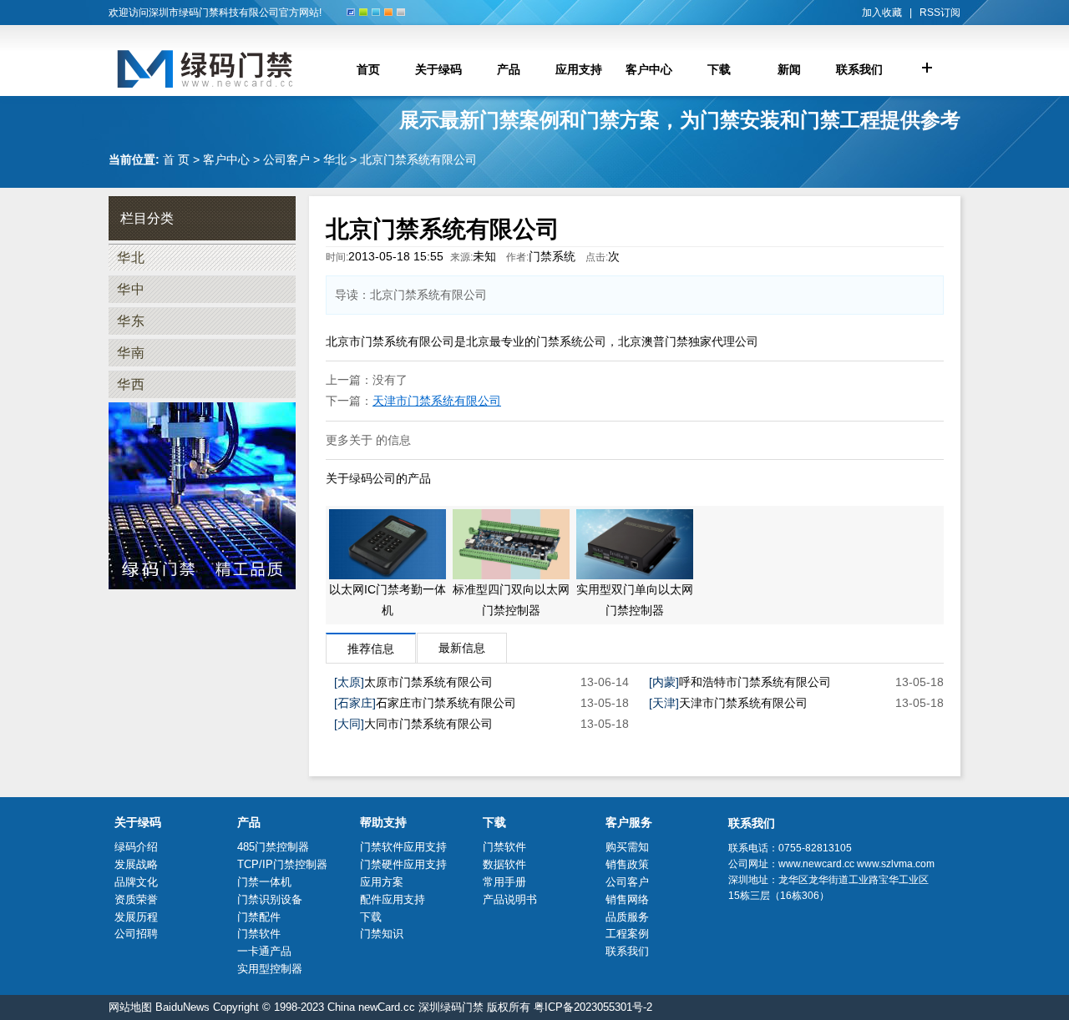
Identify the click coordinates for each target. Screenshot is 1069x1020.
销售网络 (627, 899)
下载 (371, 917)
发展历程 (136, 917)
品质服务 (627, 917)
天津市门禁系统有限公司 (436, 400)
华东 (131, 321)
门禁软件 (259, 933)
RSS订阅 (940, 12)
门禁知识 (381, 933)
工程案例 (627, 933)
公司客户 (286, 159)
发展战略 (136, 864)
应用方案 (381, 882)
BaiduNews (182, 1007)
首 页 (176, 159)
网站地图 (130, 1007)
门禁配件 (259, 917)
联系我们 (627, 951)
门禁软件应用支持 (403, 847)
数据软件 (504, 864)
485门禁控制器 (273, 847)
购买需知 (627, 847)
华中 (131, 289)
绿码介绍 (136, 847)
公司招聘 (136, 933)
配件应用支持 (392, 899)
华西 (131, 384)
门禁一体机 (264, 882)
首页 (368, 69)
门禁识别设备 (269, 899)
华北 (335, 159)
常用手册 (504, 882)
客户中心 (226, 159)
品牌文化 (136, 882)
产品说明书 (510, 899)
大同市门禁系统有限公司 (428, 723)
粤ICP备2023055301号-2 (593, 1007)
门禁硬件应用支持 (403, 864)
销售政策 (627, 864)
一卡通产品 (264, 951)
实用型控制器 (269, 968)
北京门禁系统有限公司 (418, 159)
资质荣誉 (136, 899)
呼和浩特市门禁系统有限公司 (755, 682)
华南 (131, 353)
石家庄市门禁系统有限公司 (446, 702)
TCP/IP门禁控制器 (282, 864)
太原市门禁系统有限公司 (428, 682)
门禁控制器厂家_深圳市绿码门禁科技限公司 (221, 69)
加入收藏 (882, 12)
